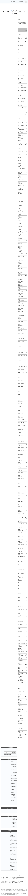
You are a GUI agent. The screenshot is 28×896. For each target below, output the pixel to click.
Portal (19, 19)
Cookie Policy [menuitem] (5, 877)
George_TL (12, 869)
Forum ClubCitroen (9, 875)
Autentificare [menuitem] (21, 1)
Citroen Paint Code (13, 825)
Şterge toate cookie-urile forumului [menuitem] (17, 877)
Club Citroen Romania (15, 882)
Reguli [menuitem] (4, 878)
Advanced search (7, 754)
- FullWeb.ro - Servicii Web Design (16, 881)
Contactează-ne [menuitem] (17, 875)
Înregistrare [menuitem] (13, 1)
